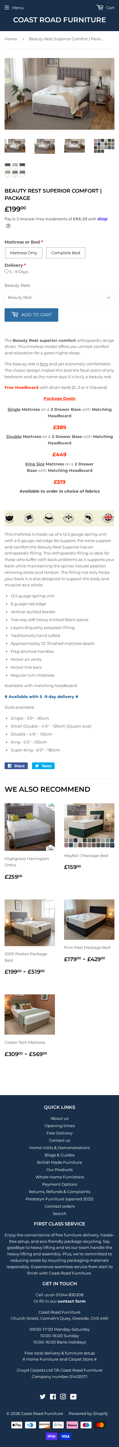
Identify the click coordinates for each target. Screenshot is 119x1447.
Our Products (59, 1169)
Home (11, 38)
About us (59, 1118)
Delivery (14, 265)
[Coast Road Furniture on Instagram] (63, 1397)
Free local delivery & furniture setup (59, 1353)
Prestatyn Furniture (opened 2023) (59, 1198)
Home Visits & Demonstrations (59, 1147)
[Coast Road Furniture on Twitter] (43, 1397)
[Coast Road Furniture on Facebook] (53, 1397)
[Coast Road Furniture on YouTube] (73, 1397)
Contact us (59, 1140)
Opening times (60, 1125)
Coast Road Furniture (59, 20)
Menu (18, 7)
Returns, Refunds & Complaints (59, 1191)
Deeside (80, 1318)
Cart (109, 7)
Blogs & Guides (59, 1154)
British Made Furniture (59, 1162)
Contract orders (60, 1206)
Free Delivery (59, 1132)
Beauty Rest (17, 285)
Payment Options (59, 1184)
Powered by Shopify (88, 1413)
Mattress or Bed (22, 242)
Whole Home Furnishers (59, 1176)
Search (60, 1213)
